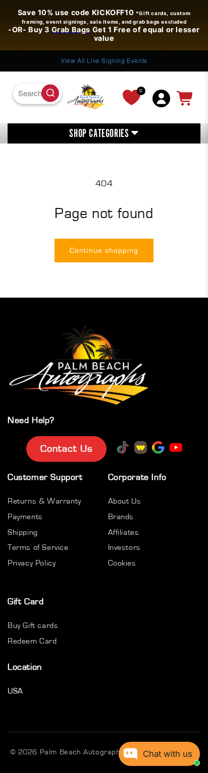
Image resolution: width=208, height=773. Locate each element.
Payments (25, 517)
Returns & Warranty (44, 501)
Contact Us (66, 449)
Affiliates (123, 532)
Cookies (122, 563)
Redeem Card (32, 641)
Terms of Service (38, 547)
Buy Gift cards (33, 625)
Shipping (23, 532)
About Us (124, 501)
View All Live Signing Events (74, 60)
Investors (124, 547)
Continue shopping (104, 250)
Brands (121, 517)
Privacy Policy (32, 563)
